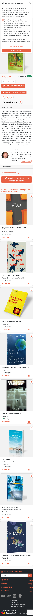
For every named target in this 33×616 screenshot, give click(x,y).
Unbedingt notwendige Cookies (14, 20)
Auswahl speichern (16, 46)
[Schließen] (30, 3)
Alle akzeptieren (16, 50)
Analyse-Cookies (10, 29)
